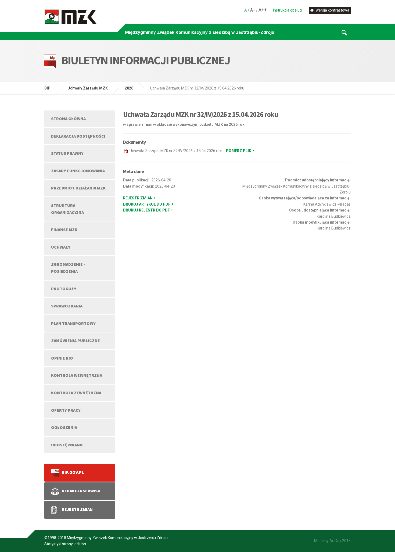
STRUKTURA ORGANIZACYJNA (67, 209)
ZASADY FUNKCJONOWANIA (78, 170)
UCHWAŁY (60, 247)
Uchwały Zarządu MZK (87, 88)
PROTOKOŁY (63, 288)
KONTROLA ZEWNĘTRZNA (76, 392)
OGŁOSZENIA (64, 427)
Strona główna (68, 118)
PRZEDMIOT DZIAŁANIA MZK (78, 188)
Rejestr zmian (138, 198)
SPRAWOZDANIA (66, 306)
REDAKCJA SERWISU (79, 490)
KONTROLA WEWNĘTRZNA (76, 375)
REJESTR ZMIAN (76, 509)
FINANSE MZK (64, 229)
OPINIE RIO (62, 358)
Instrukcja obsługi (288, 10)
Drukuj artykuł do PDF (146, 204)
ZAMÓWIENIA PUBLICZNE (75, 340)
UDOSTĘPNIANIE (67, 444)
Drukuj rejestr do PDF (146, 210)
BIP (47, 88)
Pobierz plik (238, 151)
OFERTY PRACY (66, 410)
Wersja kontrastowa (332, 10)
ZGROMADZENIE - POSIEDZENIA (68, 267)
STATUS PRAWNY (67, 153)
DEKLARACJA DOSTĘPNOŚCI (78, 136)
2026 (129, 88)
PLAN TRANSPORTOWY (73, 323)
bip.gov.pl (71, 472)
